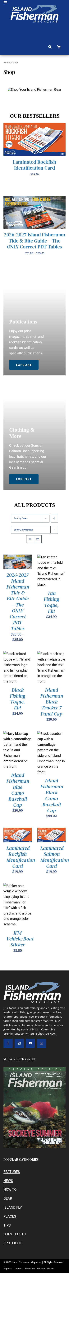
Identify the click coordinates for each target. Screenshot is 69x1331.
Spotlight (12, 1243)
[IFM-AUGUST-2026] (34, 1069)
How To (9, 1189)
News (8, 1181)
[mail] (41, 1043)
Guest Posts (14, 1234)
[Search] (50, 47)
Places (9, 1216)
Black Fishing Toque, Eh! (17, 699)
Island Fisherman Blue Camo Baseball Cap (17, 790)
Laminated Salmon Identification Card (54, 857)
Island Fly (12, 1207)
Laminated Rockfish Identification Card (34, 164)
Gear (7, 1198)
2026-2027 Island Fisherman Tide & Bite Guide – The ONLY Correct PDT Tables (34, 240)
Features (11, 1172)
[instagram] (19, 1043)
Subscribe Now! (46, 1033)
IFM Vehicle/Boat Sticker (20, 938)
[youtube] (30, 1043)
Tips (7, 1225)
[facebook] (8, 1043)
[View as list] (37, 539)
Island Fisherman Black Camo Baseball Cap (51, 795)
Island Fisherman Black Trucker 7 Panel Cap (51, 702)
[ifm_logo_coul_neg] (34, 6)
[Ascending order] (54, 518)
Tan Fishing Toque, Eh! (51, 602)
